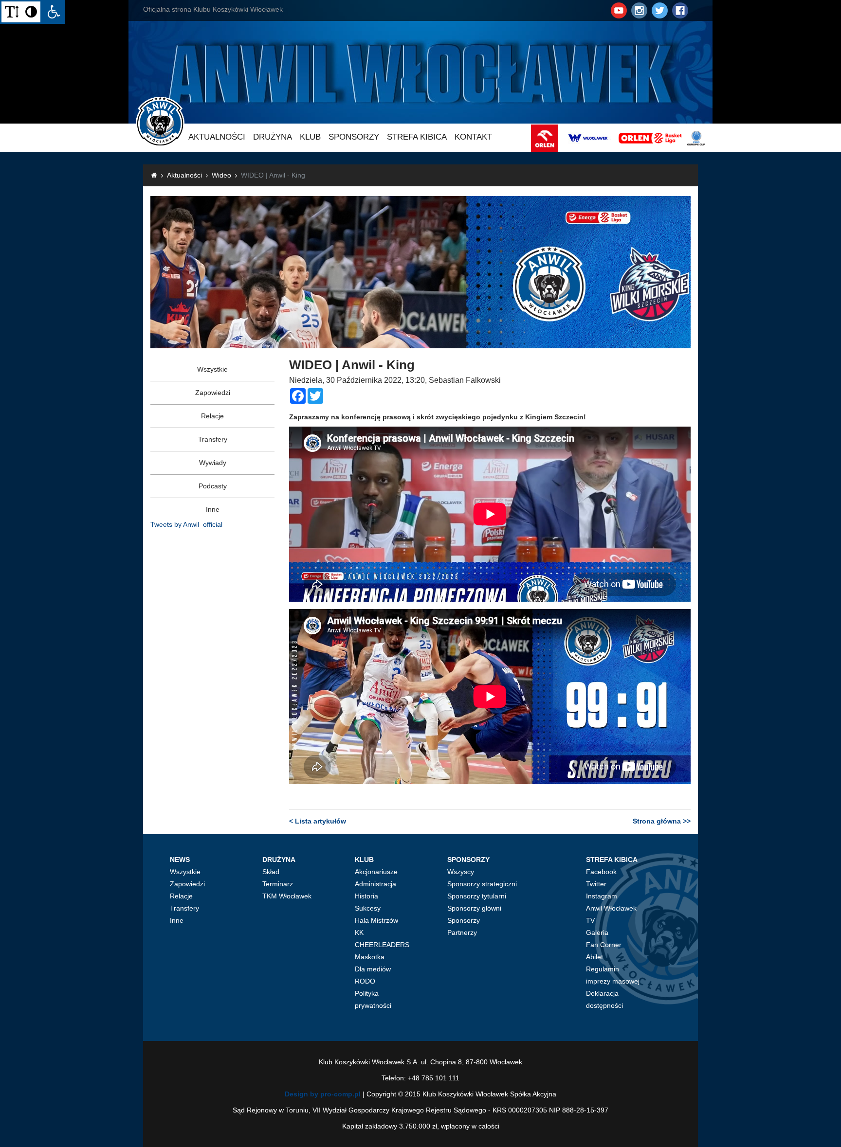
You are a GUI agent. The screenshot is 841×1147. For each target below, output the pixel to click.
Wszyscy (460, 872)
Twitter (596, 884)
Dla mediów (373, 969)
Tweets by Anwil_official (186, 524)
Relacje (212, 416)
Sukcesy (368, 908)
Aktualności (216, 137)
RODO (365, 981)
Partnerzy (462, 932)
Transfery (212, 439)
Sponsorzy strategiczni (482, 884)
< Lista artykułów (317, 821)
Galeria (597, 932)
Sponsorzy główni (474, 908)
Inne (212, 509)
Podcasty (213, 486)
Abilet (594, 957)
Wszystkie (212, 369)
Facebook (601, 872)
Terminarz (277, 884)
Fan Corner (604, 945)
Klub (310, 137)
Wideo (221, 175)
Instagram (601, 896)
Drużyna (272, 137)
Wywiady (212, 462)
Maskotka (369, 957)
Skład (270, 872)
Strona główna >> (662, 821)
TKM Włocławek (286, 896)
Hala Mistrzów (376, 920)
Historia (366, 896)
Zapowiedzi (212, 392)
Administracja (375, 884)
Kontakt (473, 137)
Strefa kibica (417, 137)
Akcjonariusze (376, 872)
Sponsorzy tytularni (476, 896)
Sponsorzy (354, 137)
